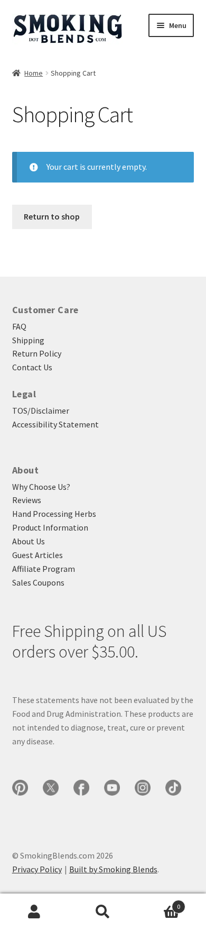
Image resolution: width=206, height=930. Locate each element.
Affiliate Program (43, 568)
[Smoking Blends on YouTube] (112, 788)
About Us (28, 541)
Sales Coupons (38, 582)
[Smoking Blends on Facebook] (81, 788)
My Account (34, 912)
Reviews (26, 500)
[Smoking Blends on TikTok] (173, 788)
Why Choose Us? (41, 486)
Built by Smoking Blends (113, 869)
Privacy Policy (37, 869)
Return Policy (36, 353)
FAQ (19, 326)
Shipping (28, 340)
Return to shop (52, 216)
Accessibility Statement (55, 424)
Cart (158, 902)
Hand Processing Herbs (54, 513)
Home (33, 73)
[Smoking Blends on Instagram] (143, 788)
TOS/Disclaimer (40, 410)
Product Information (50, 527)
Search (103, 912)
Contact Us (32, 367)
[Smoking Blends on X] (51, 788)
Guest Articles (37, 555)
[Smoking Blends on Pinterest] (20, 788)
